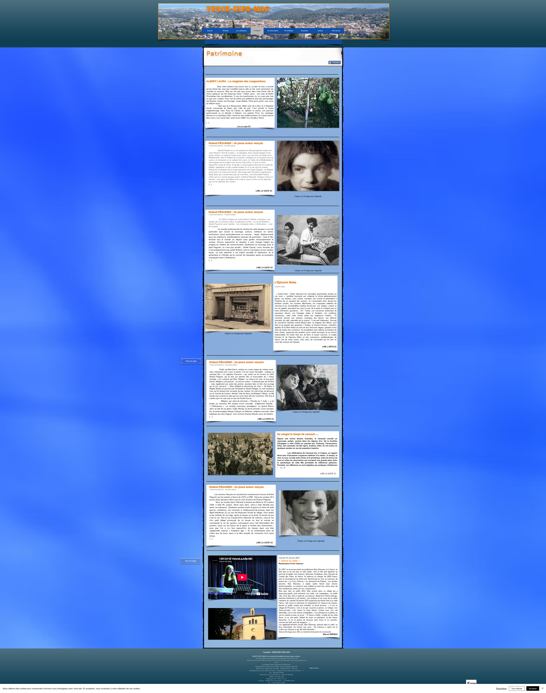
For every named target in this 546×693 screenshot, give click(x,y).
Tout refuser (516, 688)
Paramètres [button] (501, 688)
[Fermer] (542, 688)
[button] (308, 103)
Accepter (533, 688)
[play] (333, 125)
